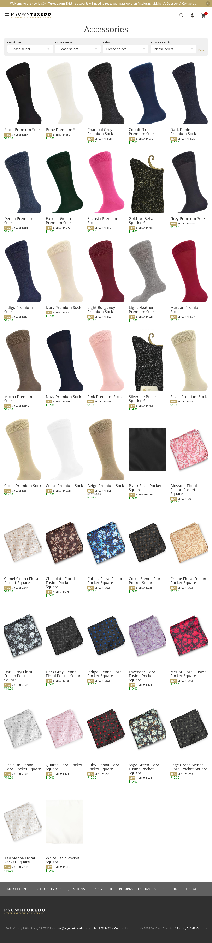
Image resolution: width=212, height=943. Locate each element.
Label (106, 42)
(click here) (158, 3)
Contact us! (189, 3)
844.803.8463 (102, 928)
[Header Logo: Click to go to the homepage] (31, 15)
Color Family (63, 42)
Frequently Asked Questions (60, 889)
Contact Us (194, 889)
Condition (14, 42)
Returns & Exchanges (138, 889)
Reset (201, 50)
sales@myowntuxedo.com (72, 928)
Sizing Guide (102, 889)
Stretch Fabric (160, 42)
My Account (192, 15)
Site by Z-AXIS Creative (192, 928)
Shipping (170, 889)
